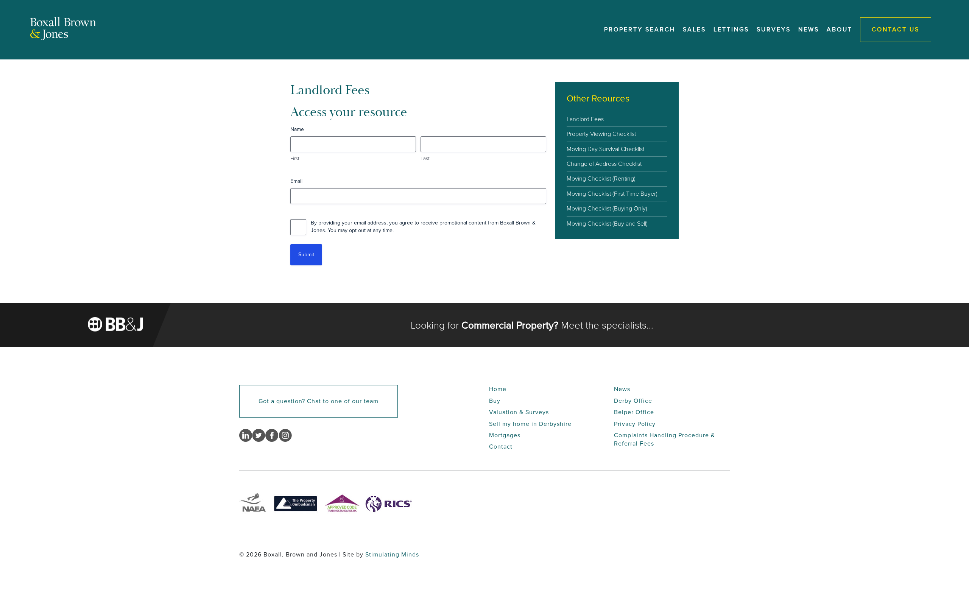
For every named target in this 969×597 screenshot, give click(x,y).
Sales (694, 29)
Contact (501, 446)
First (294, 158)
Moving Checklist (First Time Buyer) (612, 193)
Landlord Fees (585, 119)
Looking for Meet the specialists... (532, 325)
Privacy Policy (635, 423)
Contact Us (895, 29)
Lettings (731, 29)
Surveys (774, 29)
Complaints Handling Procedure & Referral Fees (664, 439)
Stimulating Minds (392, 554)
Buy (494, 400)
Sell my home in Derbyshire (530, 423)
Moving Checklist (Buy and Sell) (607, 223)
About (839, 29)
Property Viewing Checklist (601, 133)
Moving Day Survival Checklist (605, 149)
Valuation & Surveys (519, 412)
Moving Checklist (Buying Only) (607, 208)
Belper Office (634, 412)
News (808, 29)
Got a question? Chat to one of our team (319, 401)
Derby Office (633, 400)
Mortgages (504, 435)
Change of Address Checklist (604, 163)
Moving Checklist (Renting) (601, 178)
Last (425, 158)
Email (296, 181)
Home (497, 389)
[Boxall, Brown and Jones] (63, 38)
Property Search (639, 29)
